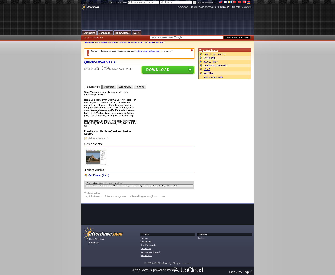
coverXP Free (211, 61)
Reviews (140, 87)
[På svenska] (230, 2)
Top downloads (208, 50)
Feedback (94, 242)
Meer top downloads (213, 77)
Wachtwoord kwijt (205, 2)
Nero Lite (208, 73)
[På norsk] (234, 2)
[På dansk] (239, 2)
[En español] (244, 2)
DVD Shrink (209, 58)
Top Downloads (148, 245)
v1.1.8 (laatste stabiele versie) (149, 51)
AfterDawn (183, 7)
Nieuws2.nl (246, 7)
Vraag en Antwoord (207, 7)
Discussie (235, 7)
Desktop (113, 42)
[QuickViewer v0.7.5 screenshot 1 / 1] (97, 165)
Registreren (116, 2)
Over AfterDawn (97, 239)
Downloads (101, 42)
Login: (125, 2)
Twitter (201, 238)
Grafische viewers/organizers (132, 42)
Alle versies (125, 87)
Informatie (109, 87)
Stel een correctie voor (98, 138)
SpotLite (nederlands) (214, 54)
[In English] (220, 2)
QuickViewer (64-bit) (98, 175)
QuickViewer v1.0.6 (156, 42)
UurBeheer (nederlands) (215, 65)
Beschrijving (93, 87)
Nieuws (193, 7)
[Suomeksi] (225, 2)
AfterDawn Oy (165, 263)
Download (158, 70)
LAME (207, 69)
